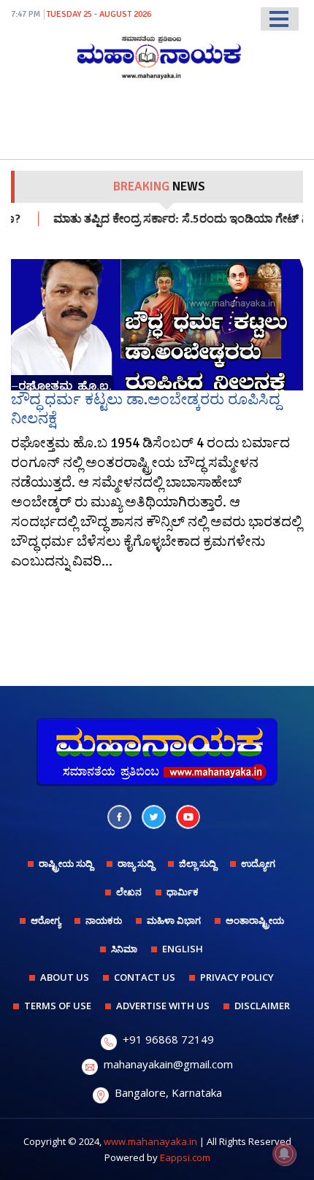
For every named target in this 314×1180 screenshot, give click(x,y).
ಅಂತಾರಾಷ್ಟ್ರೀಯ (255, 920)
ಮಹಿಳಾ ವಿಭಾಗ (174, 920)
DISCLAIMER (262, 1005)
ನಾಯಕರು (103, 920)
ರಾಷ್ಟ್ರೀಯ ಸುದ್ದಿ (66, 863)
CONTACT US (144, 977)
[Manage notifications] (284, 1153)
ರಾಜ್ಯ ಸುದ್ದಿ (136, 863)
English (182, 948)
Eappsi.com (185, 1157)
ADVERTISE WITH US (163, 1005)
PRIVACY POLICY (237, 977)
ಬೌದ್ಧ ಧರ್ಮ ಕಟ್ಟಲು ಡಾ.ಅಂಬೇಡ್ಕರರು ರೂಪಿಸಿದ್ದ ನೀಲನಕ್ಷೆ (145, 408)
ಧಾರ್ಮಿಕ (182, 891)
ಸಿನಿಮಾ (124, 948)
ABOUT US (64, 977)
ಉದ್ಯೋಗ (258, 863)
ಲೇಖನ (129, 891)
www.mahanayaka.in (150, 1141)
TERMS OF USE (57, 1005)
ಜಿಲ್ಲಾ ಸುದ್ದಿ (197, 863)
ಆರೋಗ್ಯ (46, 920)
